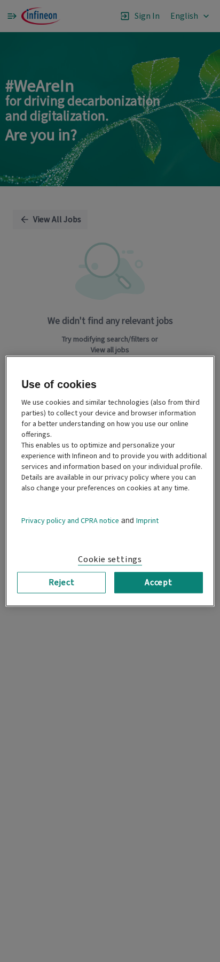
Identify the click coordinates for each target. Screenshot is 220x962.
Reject (62, 582)
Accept (158, 582)
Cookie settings (110, 559)
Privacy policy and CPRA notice (70, 521)
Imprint (147, 521)
